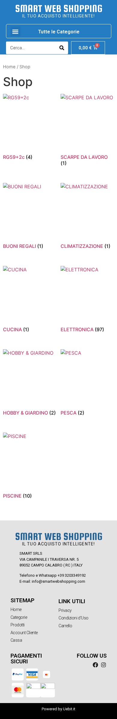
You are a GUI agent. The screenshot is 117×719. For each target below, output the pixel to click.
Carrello (65, 625)
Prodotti (17, 624)
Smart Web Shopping (58, 8)
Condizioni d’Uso (73, 618)
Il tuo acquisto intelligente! (58, 16)
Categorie (18, 617)
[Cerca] (62, 48)
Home (9, 66)
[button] (15, 31)
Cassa (16, 640)
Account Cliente (24, 632)
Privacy (65, 610)
